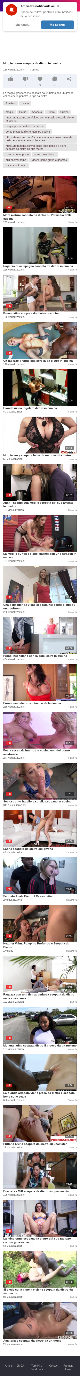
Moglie (10, 112)
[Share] (69, 78)
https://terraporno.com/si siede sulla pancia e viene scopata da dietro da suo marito (36, 147)
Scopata (37, 112)
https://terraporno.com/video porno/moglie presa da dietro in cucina (40, 119)
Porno (22, 112)
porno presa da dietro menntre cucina (28, 131)
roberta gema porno (17, 154)
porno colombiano (44, 154)
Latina (25, 103)
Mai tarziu (22, 24)
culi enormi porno (16, 159)
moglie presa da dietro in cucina (24, 126)
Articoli (9, 1365)
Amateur (11, 103)
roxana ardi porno (16, 165)
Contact (53, 1365)
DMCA (20, 1365)
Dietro (51, 112)
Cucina (64, 112)
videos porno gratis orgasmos (49, 159)
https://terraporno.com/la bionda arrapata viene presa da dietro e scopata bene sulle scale (39, 139)
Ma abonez (57, 24)
